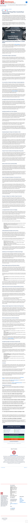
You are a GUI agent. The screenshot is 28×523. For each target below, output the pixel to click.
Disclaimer (21, 501)
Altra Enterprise (9, 2)
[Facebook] (2, 10)
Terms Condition (22, 500)
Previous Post (3, 467)
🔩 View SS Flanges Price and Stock (14, 434)
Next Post (25, 467)
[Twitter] (3, 10)
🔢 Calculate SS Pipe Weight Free (14, 441)
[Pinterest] (5, 10)
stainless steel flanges (17, 44)
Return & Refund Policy (23, 502)
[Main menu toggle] (26, 2)
